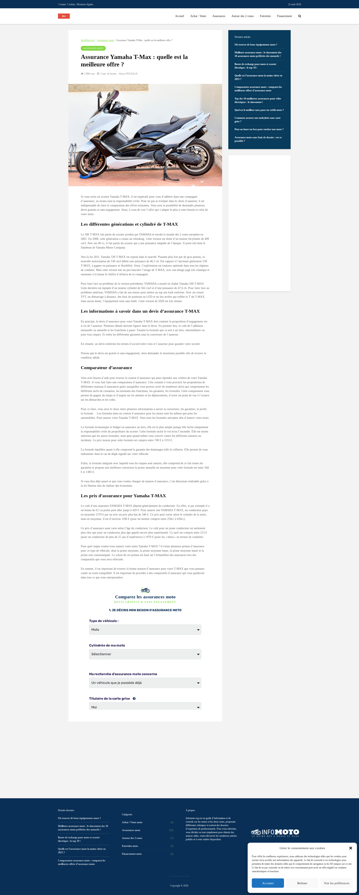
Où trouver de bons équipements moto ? (256, 44)
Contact (62, 4)
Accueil (179, 16)
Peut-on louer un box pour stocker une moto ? (259, 129)
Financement (284, 16)
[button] (351, 848)
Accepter (268, 883)
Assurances (218, 16)
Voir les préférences (336, 883)
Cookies (71, 4)
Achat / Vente (198, 16)
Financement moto (132, 853)
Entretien (265, 16)
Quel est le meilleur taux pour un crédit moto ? (259, 110)
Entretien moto (130, 846)
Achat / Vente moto (132, 822)
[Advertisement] (145, 757)
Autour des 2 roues (242, 16)
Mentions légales (85, 4)
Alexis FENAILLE (128, 73)
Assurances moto (93, 48)
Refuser (302, 883)
